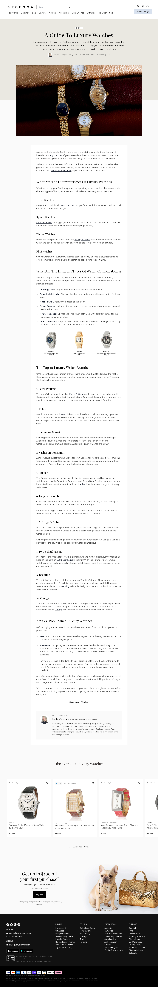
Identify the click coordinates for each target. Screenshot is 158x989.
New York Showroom (113, 934)
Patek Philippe (76, 394)
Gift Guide (91, 13)
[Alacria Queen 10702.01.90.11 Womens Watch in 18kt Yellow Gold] (75, 808)
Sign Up (39, 895)
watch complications (61, 170)
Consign (83, 936)
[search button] (68, 7)
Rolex (64, 414)
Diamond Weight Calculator (136, 951)
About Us (108, 928)
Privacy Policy (135, 945)
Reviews (83, 942)
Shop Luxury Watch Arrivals (79, 847)
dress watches (67, 205)
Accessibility (134, 934)
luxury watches (55, 155)
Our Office (108, 931)
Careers (107, 945)
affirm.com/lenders (23, 980)
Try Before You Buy (63, 947)
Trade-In (83, 939)
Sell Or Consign (143, 12)
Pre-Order (102, 13)
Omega (58, 609)
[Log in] (138, 6)
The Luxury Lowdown (113, 936)
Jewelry (42, 13)
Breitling (65, 586)
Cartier (81, 484)
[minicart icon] (147, 6)
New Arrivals (13, 13)
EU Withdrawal (135, 942)
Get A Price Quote (87, 928)
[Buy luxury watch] (79, 344)
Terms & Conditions (137, 947)
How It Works (85, 931)
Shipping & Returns (137, 936)
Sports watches (44, 222)
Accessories (64, 13)
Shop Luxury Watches (79, 702)
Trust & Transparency (113, 950)
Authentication (110, 942)
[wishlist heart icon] (143, 6)
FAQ (131, 931)
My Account (60, 928)
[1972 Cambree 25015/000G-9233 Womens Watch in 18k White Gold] (121, 808)
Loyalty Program (62, 939)
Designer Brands (62, 934)
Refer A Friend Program (65, 942)
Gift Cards (59, 931)
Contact (132, 928)
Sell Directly (85, 934)
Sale (111, 13)
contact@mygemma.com (20, 933)
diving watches (82, 239)
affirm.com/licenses (64, 981)
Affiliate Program (111, 947)
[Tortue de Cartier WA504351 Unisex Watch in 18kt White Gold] (29, 808)
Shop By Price (78, 13)
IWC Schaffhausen (65, 560)
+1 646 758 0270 (16, 936)
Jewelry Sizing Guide (64, 936)
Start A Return (135, 939)
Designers (25, 13)
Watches (52, 13)
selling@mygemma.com (19, 945)
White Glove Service (64, 945)
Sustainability (110, 939)
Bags (34, 13)
